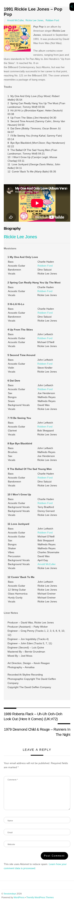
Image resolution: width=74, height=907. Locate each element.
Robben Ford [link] (45, 265)
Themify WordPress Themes (40, 897)
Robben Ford (52, 20)
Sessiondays (10, 893)
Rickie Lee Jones (34, 20)
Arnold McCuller (15, 20)
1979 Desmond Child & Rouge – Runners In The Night (37, 731)
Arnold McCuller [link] (47, 564)
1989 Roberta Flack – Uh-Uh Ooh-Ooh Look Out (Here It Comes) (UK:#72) (33, 716)
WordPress (19, 897)
